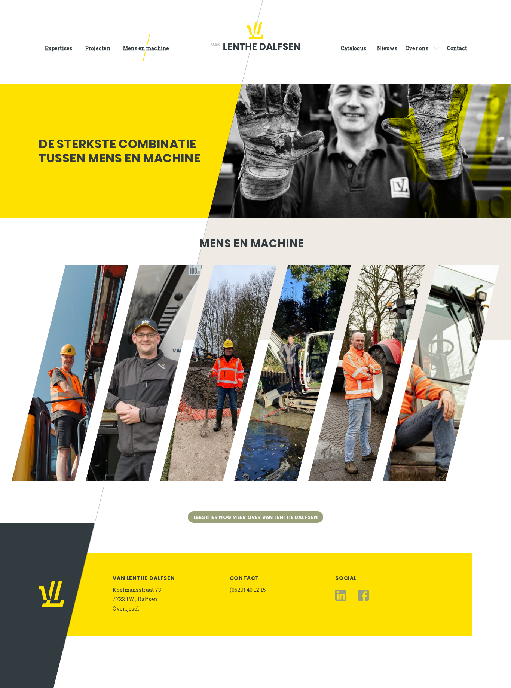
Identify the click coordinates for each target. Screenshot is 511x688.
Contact (244, 578)
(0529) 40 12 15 (248, 589)
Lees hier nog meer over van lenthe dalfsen (255, 517)
